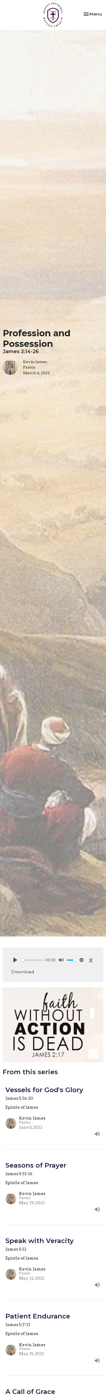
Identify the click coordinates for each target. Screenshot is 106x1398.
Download (22, 971)
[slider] (32, 960)
